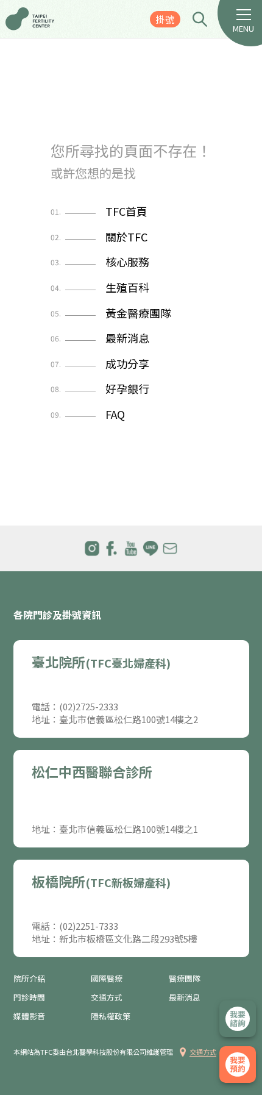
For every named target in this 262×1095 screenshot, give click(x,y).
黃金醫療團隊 (111, 313)
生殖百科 (100, 287)
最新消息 (100, 338)
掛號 (165, 19)
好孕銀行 (100, 389)
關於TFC (99, 237)
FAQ (88, 414)
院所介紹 (29, 978)
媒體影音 (29, 1016)
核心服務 (100, 262)
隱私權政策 (110, 1016)
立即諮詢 (237, 1018)
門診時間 (29, 997)
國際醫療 (106, 978)
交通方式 (106, 997)
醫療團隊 (184, 978)
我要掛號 (237, 1064)
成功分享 (100, 364)
